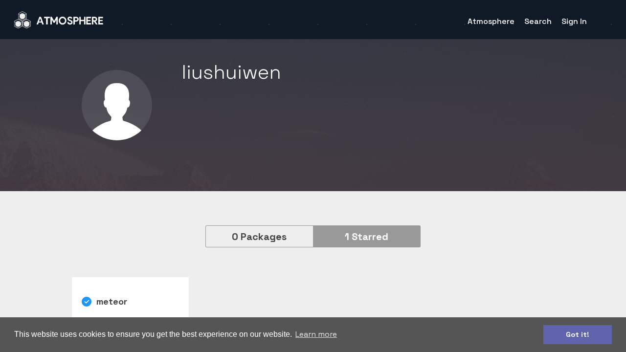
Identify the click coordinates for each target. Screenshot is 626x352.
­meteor (111, 301)
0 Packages (259, 236)
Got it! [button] (577, 334)
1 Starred (366, 236)
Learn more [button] (316, 334)
